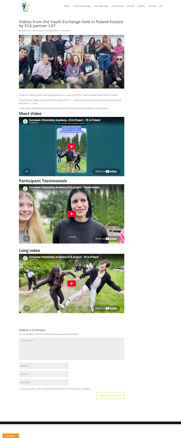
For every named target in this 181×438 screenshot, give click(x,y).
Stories (130, 6)
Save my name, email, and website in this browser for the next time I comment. (56, 389)
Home (67, 6)
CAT (71, 100)
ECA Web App (101, 6)
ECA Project (118, 6)
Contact (152, 6)
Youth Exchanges (82, 6)
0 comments (64, 30)
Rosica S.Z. (26, 30)
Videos (141, 6)
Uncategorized (51, 30)
